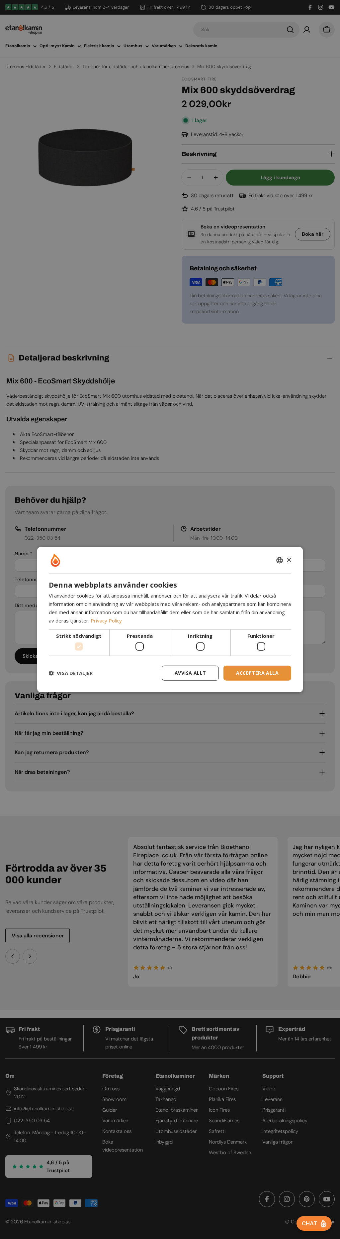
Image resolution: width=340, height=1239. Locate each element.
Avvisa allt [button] (190, 673)
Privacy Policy (106, 620)
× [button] (288, 559)
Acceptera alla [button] (257, 673)
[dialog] (170, 619)
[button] (71, 673)
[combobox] (279, 560)
